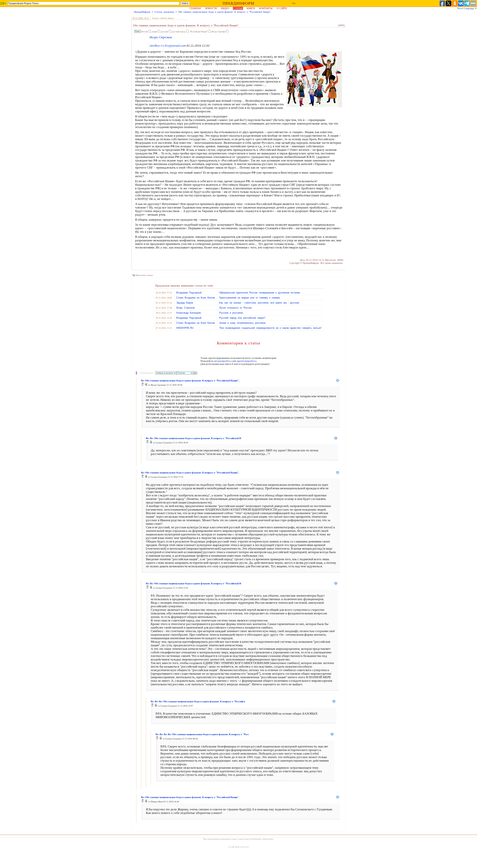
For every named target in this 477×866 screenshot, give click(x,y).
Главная (195, 8)
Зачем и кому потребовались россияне (242, 322)
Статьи (237, 8)
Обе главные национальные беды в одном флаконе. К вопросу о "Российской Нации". (224, 11)
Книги (251, 8)
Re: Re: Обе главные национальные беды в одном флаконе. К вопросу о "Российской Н (193, 438)
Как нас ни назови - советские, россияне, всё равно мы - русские (259, 302)
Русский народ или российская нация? (242, 317)
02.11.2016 (138, 18)
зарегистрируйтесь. (247, 361)
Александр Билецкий (188, 312)
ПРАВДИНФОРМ (238, 3)
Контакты (265, 8)
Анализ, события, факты (162, 18)
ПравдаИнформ (142, 11)
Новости (211, 8)
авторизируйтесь (223, 361)
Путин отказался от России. (235, 307)
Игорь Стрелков (218, 31)
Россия (145, 31)
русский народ (179, 31)
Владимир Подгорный (188, 292)
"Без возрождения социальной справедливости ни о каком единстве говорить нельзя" (270, 328)
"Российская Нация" (198, 31)
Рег (294, 3)
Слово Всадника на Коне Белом (195, 297)
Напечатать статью (144, 275)
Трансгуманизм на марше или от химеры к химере (249, 297)
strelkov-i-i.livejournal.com (168, 45)
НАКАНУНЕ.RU (184, 328)
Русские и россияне (231, 312)
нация (154, 31)
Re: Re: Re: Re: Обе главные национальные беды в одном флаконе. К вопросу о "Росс (202, 734)
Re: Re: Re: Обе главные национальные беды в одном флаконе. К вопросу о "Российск (198, 701)
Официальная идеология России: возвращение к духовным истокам (259, 292)
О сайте (282, 8)
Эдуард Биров (184, 302)
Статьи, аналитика (164, 11)
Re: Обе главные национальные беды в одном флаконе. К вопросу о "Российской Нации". (190, 380)
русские (164, 31)
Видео (225, 8)
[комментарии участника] (146, 385)
